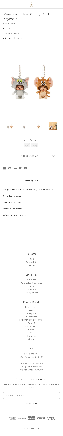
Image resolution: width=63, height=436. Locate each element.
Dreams (31, 310)
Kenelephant (31, 307)
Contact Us (31, 262)
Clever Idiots (31, 326)
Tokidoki (31, 333)
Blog (31, 259)
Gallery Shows (32, 292)
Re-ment (31, 336)
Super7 (31, 323)
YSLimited (31, 279)
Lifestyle (31, 289)
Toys (31, 286)
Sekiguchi (31, 313)
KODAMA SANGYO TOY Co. (31, 320)
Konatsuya (31, 316)
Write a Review (12, 33)
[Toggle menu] (4, 4)
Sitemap (31, 265)
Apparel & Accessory (31, 283)
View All (31, 339)
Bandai (31, 329)
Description (31, 180)
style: (31, 140)
